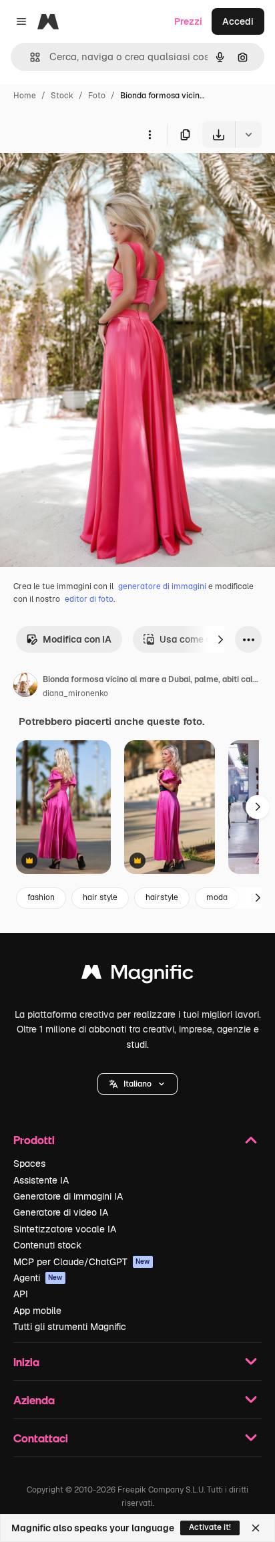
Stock (62, 95)
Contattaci (40, 1438)
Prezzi (188, 21)
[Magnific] (137, 975)
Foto (96, 95)
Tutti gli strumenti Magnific (69, 1327)
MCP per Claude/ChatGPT (81, 1262)
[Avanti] (220, 639)
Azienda (34, 1400)
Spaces (29, 1164)
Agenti (38, 1278)
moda (217, 897)
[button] (137, 1084)
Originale (88, 179)
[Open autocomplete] (29, 57)
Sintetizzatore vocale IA (64, 1229)
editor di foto (89, 599)
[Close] (256, 1528)
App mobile (37, 1311)
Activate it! (210, 1527)
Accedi (238, 21)
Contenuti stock (47, 1245)
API (20, 1294)
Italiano (137, 1084)
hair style (100, 897)
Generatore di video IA (60, 1212)
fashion (41, 897)
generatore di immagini (162, 586)
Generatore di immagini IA (68, 1196)
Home (24, 95)
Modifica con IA (77, 639)
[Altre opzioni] (149, 134)
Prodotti (34, 1140)
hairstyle (162, 897)
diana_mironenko (75, 693)
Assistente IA (41, 1180)
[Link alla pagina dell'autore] (25, 687)
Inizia (26, 1362)
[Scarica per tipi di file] (248, 134)
